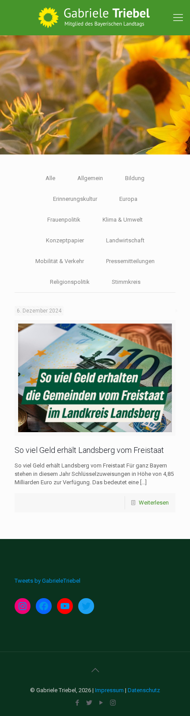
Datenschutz (144, 690)
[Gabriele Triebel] (95, 17)
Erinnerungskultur (75, 199)
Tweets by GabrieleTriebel (47, 580)
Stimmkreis (126, 282)
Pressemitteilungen (130, 261)
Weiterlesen (154, 502)
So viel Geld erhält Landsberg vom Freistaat (89, 450)
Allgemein (90, 178)
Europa (128, 199)
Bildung (134, 178)
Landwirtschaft (125, 240)
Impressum (109, 690)
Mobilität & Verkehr (59, 261)
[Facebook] (77, 703)
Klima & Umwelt (123, 219)
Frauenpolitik (63, 219)
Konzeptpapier (65, 240)
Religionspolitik (70, 282)
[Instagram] (113, 703)
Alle (50, 178)
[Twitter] (89, 703)
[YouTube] (101, 703)
